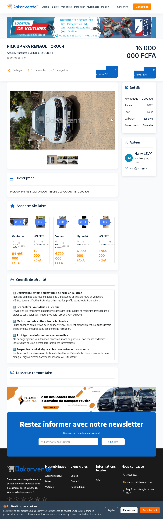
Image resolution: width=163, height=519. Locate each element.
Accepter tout (150, 510)
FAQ (98, 479)
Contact (75, 481)
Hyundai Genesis (88, 236)
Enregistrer (62, 70)
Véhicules (66, 6)
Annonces (22, 52)
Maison (105, 6)
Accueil (46, 6)
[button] (111, 120)
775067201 (102, 73)
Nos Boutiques (78, 487)
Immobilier (79, 6)
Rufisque (37, 244)
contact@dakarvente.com (139, 482)
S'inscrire (122, 6)
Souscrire (113, 441)
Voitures (34, 52)
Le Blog (74, 475)
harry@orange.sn (139, 168)
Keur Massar (58, 245)
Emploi (55, 6)
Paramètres (129, 510)
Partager (17, 70)
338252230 (132, 474)
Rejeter (111, 510)
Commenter (39, 70)
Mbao (79, 244)
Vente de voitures (24, 236)
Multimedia (93, 6)
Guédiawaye (104, 244)
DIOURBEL (47, 52)
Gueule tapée (15, 245)
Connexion (142, 6)
